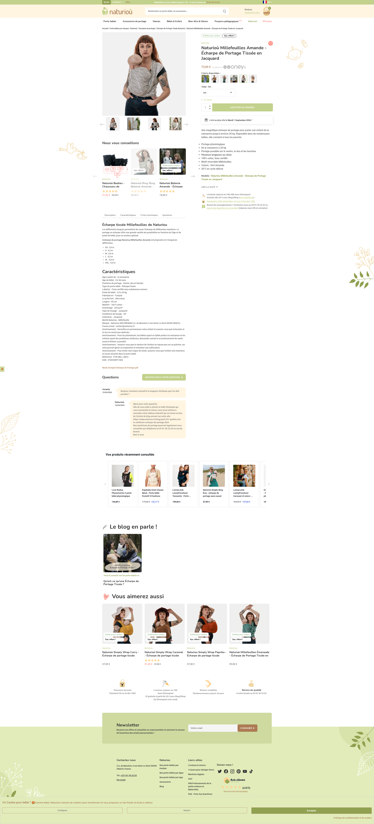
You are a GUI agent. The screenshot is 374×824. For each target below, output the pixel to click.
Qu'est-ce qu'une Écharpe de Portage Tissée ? (121, 583)
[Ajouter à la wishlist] (270, 43)
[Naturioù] (117, 11)
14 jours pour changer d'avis (201, 770)
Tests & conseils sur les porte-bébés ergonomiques (127, 575)
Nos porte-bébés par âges (171, 773)
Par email (121, 780)
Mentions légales (196, 774)
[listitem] (122, 484)
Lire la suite (208, 187)
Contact (117, 2)
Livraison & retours (197, 765)
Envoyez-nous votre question (162, 377)
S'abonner (246, 728)
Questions (167, 215)
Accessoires (165, 782)
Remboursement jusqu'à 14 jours (208, 693)
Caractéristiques (128, 215)
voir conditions (246, 197)
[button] (105, 484)
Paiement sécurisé (122, 690)
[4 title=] (112, 191)
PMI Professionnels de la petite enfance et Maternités (199, 786)
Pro (128, 2)
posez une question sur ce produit (222, 208)
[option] (115, 173)
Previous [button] (95, 176)
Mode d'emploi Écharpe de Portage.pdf (120, 368)
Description (110, 215)
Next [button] (193, 176)
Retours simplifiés (208, 690)
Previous (102, 124)
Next (185, 124)
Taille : (206, 86)
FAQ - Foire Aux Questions (200, 794)
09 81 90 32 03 (213, 2)
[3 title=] (109, 191)
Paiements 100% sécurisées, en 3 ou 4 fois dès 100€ (231, 201)
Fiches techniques (149, 215)
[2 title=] (106, 191)
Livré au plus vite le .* (230, 120)
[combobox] (218, 92)
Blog (106, 2)
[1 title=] (103, 191)
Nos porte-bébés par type (171, 777)
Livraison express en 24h (165, 690)
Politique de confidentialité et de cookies (353, 818)
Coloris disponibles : (210, 73)
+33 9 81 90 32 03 (129, 775)
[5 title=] (116, 191)
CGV (190, 779)
